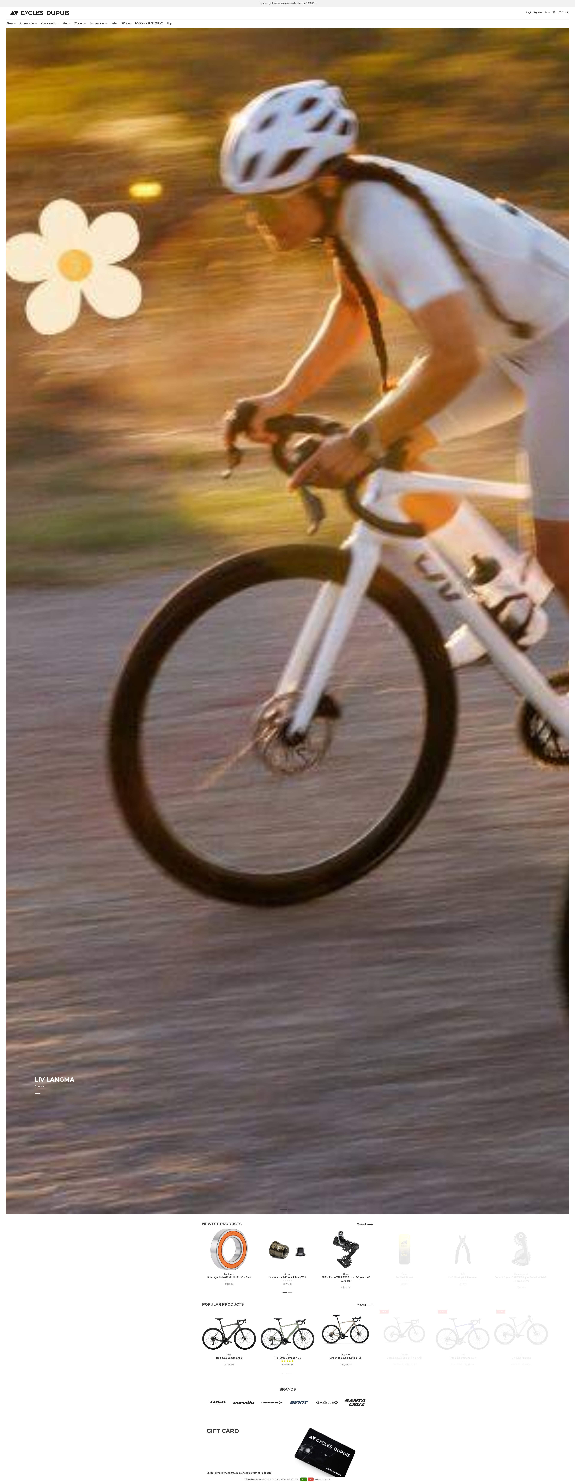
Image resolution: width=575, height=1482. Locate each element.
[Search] (567, 12)
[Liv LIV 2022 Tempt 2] (521, 1330)
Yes (303, 1479)
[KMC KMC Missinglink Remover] (463, 1249)
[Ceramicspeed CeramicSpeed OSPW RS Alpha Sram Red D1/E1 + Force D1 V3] (521, 1249)
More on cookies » (322, 1479)
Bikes (10, 23)
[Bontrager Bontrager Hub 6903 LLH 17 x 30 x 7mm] (229, 1249)
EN (546, 12)
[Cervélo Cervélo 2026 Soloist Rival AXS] (404, 1330)
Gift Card (126, 23)
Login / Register (534, 12)
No (311, 1479)
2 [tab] (294, 1206)
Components (48, 23)
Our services (97, 23)
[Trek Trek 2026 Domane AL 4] (463, 1330)
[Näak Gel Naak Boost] (404, 1249)
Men (65, 23)
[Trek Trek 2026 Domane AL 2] (229, 1330)
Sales (114, 23)
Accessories (27, 23)
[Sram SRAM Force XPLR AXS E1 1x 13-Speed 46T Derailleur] (346, 1249)
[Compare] (554, 12)
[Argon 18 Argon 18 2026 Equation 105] (346, 1330)
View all (361, 1224)
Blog (169, 23)
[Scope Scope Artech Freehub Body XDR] (287, 1249)
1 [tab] (285, 1206)
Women (78, 23)
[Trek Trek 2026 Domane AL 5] (287, 1330)
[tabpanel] (287, 621)
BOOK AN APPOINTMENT (149, 23)
